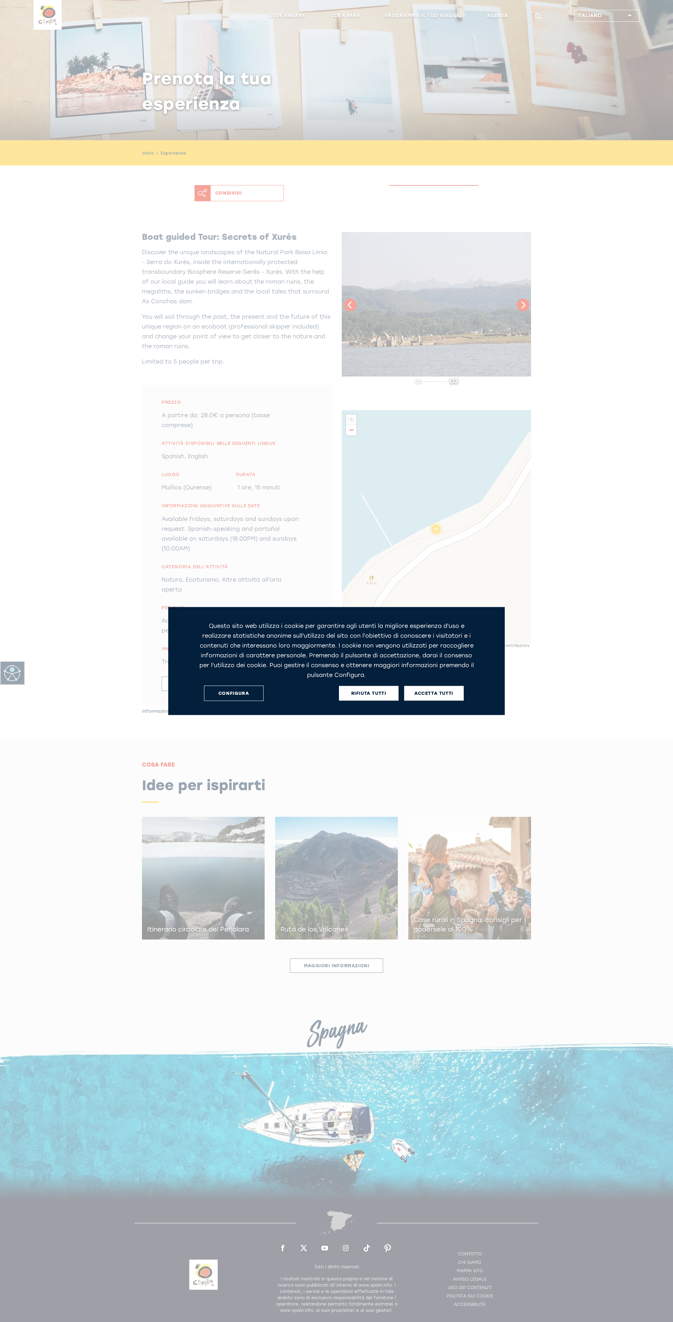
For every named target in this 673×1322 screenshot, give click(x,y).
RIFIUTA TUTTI (368, 693)
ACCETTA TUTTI (433, 693)
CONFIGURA (233, 693)
